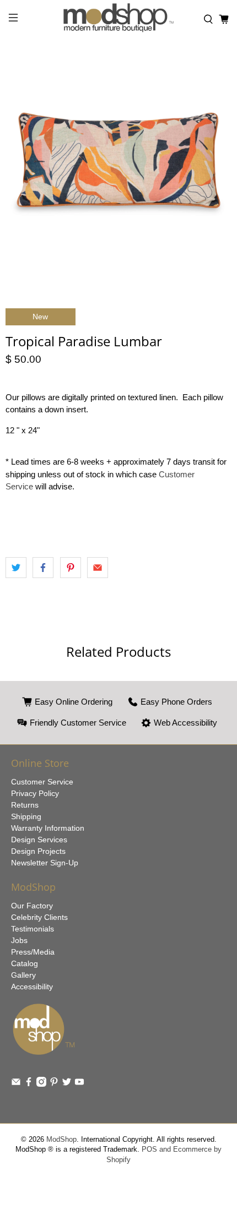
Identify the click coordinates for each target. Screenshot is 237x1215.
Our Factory (32, 905)
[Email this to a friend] (97, 567)
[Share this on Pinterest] (70, 567)
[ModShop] (119, 19)
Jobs (19, 940)
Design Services (39, 839)
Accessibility (32, 986)
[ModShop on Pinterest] (54, 1084)
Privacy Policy (35, 793)
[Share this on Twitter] (16, 567)
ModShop (61, 1139)
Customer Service (42, 781)
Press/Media (33, 951)
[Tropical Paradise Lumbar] (118, 162)
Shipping (26, 816)
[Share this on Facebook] (43, 567)
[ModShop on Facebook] (29, 1084)
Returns (25, 804)
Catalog (24, 963)
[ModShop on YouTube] (79, 1084)
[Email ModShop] (16, 1084)
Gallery (23, 975)
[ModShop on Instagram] (41, 1084)
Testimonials (32, 928)
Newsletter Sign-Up (44, 862)
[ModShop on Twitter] (67, 1084)
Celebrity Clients (39, 917)
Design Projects (38, 851)
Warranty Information (47, 828)
